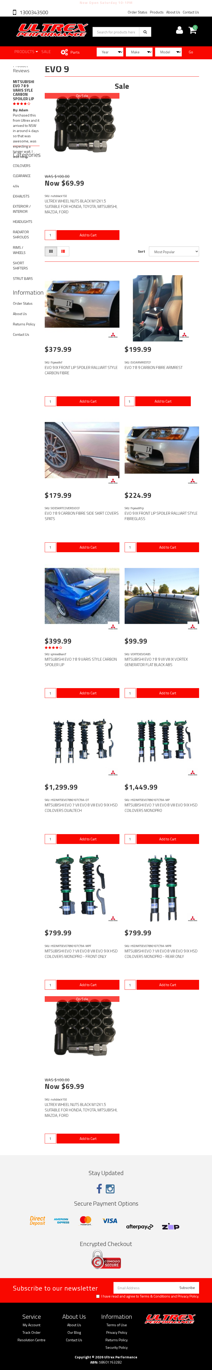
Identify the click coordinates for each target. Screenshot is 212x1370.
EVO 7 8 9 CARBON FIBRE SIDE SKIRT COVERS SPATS (82, 516)
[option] (26, 128)
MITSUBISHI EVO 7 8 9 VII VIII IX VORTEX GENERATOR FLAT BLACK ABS (156, 662)
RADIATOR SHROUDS (21, 234)
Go (191, 52)
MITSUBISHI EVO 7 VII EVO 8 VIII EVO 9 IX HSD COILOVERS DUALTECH (81, 807)
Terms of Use (117, 1325)
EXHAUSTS (21, 196)
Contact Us (191, 12)
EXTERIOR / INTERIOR (22, 208)
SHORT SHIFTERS (20, 265)
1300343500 (33, 12)
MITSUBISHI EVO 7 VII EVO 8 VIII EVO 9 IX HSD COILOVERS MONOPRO (161, 807)
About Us (173, 12)
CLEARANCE (22, 175)
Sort (141, 251)
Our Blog (74, 1332)
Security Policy (116, 1347)
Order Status (137, 12)
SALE (46, 52)
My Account (31, 1325)
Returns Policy (24, 324)
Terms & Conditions (155, 1296)
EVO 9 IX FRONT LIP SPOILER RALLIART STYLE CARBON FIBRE (81, 370)
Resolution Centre (32, 1340)
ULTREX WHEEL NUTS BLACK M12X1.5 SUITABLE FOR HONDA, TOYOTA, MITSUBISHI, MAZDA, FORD (81, 206)
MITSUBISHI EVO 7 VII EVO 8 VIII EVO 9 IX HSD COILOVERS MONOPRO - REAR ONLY (161, 953)
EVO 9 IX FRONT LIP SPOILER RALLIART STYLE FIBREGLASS (161, 516)
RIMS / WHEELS (19, 250)
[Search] (145, 32)
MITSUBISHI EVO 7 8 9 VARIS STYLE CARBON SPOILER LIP (81, 662)
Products (157, 12)
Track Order (31, 1332)
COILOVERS (22, 165)
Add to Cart (88, 235)
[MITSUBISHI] (113, 335)
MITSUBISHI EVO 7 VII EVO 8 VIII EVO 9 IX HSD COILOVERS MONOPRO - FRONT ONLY (81, 953)
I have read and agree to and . (150, 1296)
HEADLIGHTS (22, 221)
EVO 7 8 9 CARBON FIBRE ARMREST (154, 367)
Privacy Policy (188, 1296)
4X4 (16, 186)
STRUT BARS (23, 278)
